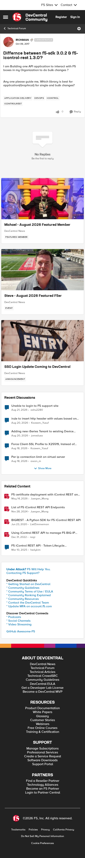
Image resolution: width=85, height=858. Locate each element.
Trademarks (18, 829)
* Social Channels (18, 621)
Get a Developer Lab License (42, 688)
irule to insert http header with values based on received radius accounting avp (44, 418)
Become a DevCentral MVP (43, 692)
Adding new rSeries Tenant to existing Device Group (42, 431)
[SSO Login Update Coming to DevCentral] (42, 340)
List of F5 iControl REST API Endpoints (38, 507)
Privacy (45, 829)
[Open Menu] (79, 28)
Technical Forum (16, 28)
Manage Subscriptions (42, 749)
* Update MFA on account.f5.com (29, 606)
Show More (44, 468)
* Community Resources (22, 599)
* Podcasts (13, 617)
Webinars (42, 724)
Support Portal (42, 764)
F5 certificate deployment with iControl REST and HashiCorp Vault (45, 494)
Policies (33, 829)
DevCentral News (14, 231)
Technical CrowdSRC (42, 676)
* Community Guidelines (22, 588)
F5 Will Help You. (28, 569)
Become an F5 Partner (42, 789)
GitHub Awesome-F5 (20, 631)
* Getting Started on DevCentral (28, 584)
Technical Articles (42, 672)
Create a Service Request (42, 756)
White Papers (42, 712)
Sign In (75, 17)
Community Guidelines (42, 680)
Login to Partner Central (42, 793)
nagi (32, 537)
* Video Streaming (19, 624)
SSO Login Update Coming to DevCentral (37, 367)
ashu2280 (37, 410)
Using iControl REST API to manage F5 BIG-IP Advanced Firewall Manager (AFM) (43, 533)
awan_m (36, 461)
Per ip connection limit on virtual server (38, 457)
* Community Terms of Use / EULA (29, 591)
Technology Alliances (42, 785)
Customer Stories (42, 720)
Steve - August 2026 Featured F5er (33, 296)
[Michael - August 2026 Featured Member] (42, 198)
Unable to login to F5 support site (34, 406)
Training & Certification (42, 732)
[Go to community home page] (30, 17)
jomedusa (37, 435)
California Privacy (63, 829)
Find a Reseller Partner (42, 781)
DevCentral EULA (42, 684)
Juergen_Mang (40, 498)
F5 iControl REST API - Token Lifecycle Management (37, 545)
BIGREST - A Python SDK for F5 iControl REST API (46, 520)
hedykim (35, 549)
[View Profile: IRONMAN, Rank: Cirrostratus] (8, 42)
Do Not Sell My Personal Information (42, 836)
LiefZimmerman (39, 524)
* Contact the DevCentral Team (27, 602)
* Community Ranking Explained (28, 595)
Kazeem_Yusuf (40, 422)
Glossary (42, 716)
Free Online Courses (42, 728)
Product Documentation (42, 708)
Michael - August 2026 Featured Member (37, 225)
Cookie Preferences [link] (42, 843)
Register (61, 17)
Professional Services (42, 752)
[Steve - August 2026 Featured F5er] (42, 269)
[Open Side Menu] (5, 17)
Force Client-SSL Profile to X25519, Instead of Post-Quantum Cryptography (42, 444)
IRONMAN (22, 40)
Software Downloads (42, 760)
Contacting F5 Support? (22, 573)
